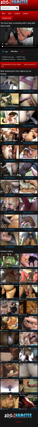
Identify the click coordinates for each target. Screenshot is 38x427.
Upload (25, 13)
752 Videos (10, 247)
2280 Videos (9, 108)
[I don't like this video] (22, 51)
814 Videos (28, 195)
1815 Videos (28, 126)
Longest (17, 13)
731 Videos (28, 247)
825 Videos (10, 195)
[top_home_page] (15, 2)
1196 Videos (28, 143)
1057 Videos (9, 178)
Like (6, 52)
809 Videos (28, 212)
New (9, 13)
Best (3, 13)
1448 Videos (9, 143)
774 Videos (28, 230)
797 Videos (10, 230)
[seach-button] (17, 8)
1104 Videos (28, 160)
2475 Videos (9, 91)
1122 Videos (9, 160)
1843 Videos (9, 126)
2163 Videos (28, 108)
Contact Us (19, 422)
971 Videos (28, 178)
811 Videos (10, 212)
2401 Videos (28, 91)
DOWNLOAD (6, 18)
